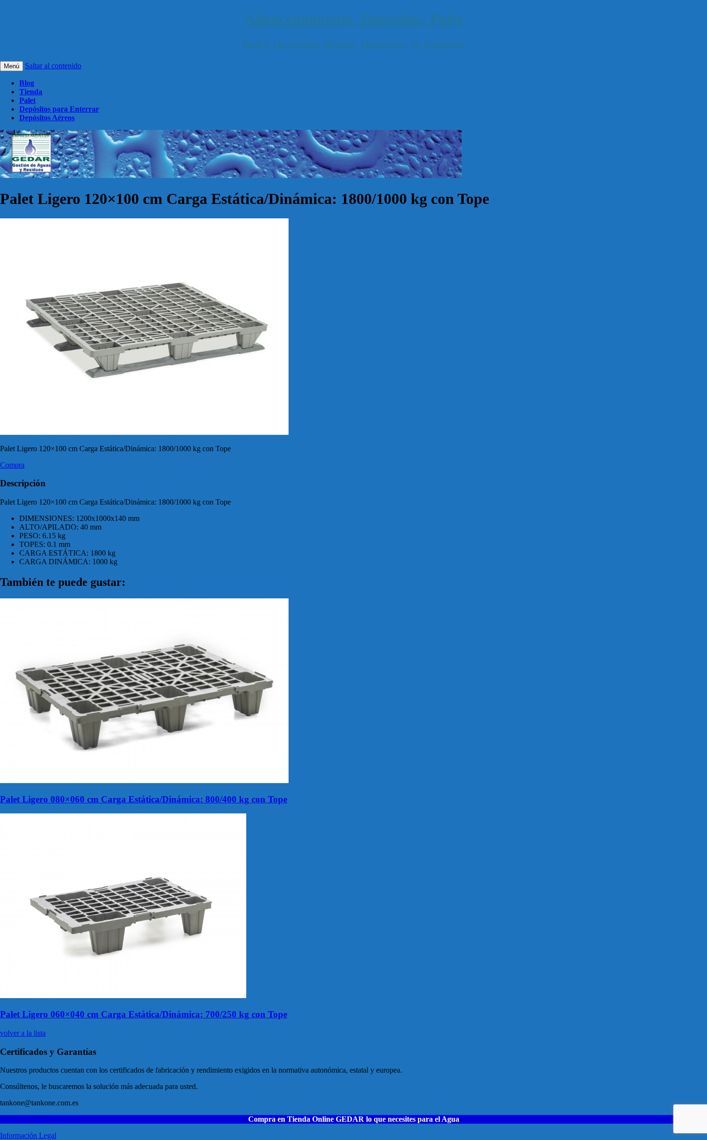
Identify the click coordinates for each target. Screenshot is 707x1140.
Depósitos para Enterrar (59, 109)
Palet (27, 100)
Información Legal (28, 1135)
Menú (11, 66)
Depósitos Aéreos (47, 118)
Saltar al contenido (53, 66)
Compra (12, 465)
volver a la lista (23, 1033)
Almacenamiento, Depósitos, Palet (353, 18)
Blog (26, 83)
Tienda (30, 92)
